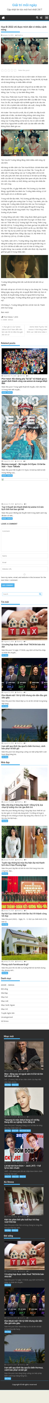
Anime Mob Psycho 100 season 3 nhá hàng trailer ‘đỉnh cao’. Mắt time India (37, 329)
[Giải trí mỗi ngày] (3, 17)
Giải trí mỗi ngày (24, 5)
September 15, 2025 (9, 376)
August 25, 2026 (8, 692)
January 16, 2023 (11, 1217)
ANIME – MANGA (7, 985)
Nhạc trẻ (4, 1009)
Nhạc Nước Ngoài (8, 1005)
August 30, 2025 (8, 461)
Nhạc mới (4, 1001)
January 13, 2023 (11, 1071)
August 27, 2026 (8, 641)
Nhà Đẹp (4, 821)
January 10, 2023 (11, 1117)
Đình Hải (22, 376)
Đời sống (5, 655)
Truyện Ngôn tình (7, 1013)
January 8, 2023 (11, 1163)
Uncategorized (7, 1017)
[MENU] (46, 17)
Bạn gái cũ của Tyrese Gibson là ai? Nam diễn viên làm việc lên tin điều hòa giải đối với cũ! (12, 331)
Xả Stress (5, 1021)
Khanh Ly (20, 35)
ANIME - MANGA (8, 320)
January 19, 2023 (8, 504)
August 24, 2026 (8, 743)
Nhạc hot (4, 997)
